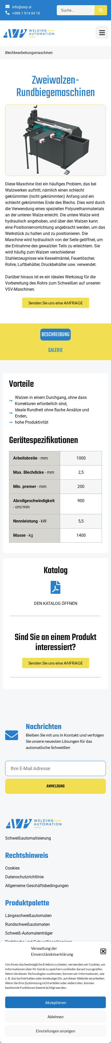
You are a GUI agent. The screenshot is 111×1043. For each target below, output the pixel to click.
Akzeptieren (55, 1002)
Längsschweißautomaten (28, 915)
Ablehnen (55, 1016)
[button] (103, 951)
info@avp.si (21, 7)
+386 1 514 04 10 (26, 13)
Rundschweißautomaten (27, 924)
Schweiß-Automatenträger (29, 933)
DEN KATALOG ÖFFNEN (55, 603)
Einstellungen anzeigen (55, 1031)
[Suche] (100, 10)
